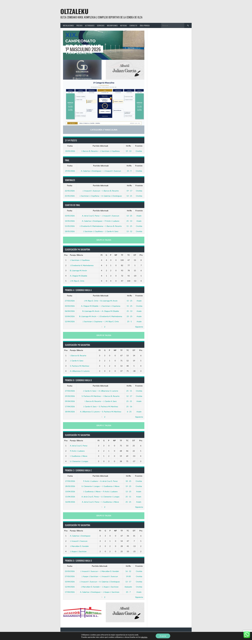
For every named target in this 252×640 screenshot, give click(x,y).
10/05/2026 (70, 216)
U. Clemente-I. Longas (79, 461)
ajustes (144, 637)
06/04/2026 (70, 311)
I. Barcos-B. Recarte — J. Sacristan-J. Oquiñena (100, 151)
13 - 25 (129, 216)
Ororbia (139, 151)
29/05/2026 (70, 171)
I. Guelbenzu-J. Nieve (78, 456)
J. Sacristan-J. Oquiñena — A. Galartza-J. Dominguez (101, 196)
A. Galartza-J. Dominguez (80, 536)
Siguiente (139, 327)
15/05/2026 (70, 226)
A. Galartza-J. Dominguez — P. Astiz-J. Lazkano (100, 221)
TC (128, 255)
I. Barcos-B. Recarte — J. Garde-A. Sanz (101, 401)
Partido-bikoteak (100, 146)
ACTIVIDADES (89, 25)
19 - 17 (129, 191)
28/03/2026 (70, 486)
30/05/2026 (70, 151)
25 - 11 (129, 391)
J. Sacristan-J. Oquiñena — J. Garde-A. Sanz (100, 231)
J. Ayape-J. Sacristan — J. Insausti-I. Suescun (100, 576)
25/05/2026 (70, 196)
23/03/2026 (70, 571)
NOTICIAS (123, 25)
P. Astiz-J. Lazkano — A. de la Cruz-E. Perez (100, 481)
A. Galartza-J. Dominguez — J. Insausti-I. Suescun (101, 171)
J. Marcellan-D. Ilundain (79, 546)
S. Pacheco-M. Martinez (79, 366)
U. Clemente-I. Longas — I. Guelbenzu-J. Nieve (100, 486)
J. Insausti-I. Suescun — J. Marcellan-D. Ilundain (99, 571)
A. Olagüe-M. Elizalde (78, 276)
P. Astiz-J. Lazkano (77, 451)
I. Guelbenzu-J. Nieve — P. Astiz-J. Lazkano (100, 491)
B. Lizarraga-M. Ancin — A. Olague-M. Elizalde (100, 311)
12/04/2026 (70, 321)
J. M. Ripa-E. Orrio (77, 281)
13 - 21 (129, 196)
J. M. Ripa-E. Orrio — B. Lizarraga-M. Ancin (100, 301)
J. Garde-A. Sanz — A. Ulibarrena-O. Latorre (100, 391)
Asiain (138, 216)
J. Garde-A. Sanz (76, 360)
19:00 (128, 576)
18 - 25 (128, 481)
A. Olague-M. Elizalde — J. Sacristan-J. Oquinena (100, 306)
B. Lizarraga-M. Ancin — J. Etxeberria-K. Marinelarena (100, 316)
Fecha (70, 146)
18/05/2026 (70, 231)
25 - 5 (129, 321)
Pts (141, 255)
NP (116, 255)
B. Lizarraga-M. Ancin (78, 270)
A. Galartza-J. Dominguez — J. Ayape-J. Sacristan (99, 592)
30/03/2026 (70, 306)
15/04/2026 (70, 496)
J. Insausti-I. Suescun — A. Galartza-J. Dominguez (100, 581)
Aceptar (163, 636)
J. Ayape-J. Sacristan (78, 551)
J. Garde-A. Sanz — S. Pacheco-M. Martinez (100, 406)
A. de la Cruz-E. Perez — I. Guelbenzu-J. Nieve (100, 502)
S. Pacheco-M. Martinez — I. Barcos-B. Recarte (100, 396)
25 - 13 (129, 221)
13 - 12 (129, 231)
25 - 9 (129, 171)
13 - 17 (128, 581)
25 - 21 (129, 401)
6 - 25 (129, 411)
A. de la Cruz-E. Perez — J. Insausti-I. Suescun (100, 216)
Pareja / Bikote (76, 255)
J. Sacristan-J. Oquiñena (80, 260)
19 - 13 (128, 151)
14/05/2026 (70, 221)
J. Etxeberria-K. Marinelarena (81, 265)
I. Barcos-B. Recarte (78, 355)
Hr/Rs (128, 146)
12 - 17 (129, 396)
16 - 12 (128, 571)
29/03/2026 (70, 396)
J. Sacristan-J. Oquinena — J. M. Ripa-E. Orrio (101, 321)
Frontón (138, 146)
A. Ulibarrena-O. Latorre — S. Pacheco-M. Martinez (100, 411)
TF (122, 255)
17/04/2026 (70, 406)
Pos (66, 255)
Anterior (67, 327)
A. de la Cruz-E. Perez (78, 445)
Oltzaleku (74, 11)
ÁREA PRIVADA (145, 25)
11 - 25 (129, 226)
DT (135, 255)
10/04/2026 (70, 316)
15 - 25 (129, 301)
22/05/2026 (70, 191)
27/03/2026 (70, 301)
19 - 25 (128, 486)
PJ (102, 255)
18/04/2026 (70, 411)
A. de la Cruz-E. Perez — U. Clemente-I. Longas (100, 496)
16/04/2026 (70, 502)
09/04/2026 (70, 401)
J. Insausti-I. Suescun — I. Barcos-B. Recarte (101, 191)
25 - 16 (129, 406)
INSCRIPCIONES (112, 25)
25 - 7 (128, 592)
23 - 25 (129, 316)
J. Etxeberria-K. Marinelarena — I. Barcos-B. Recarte (101, 226)
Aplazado (128, 587)
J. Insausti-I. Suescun (78, 541)
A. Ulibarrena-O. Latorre (80, 371)
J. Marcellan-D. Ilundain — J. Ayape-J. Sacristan (100, 587)
